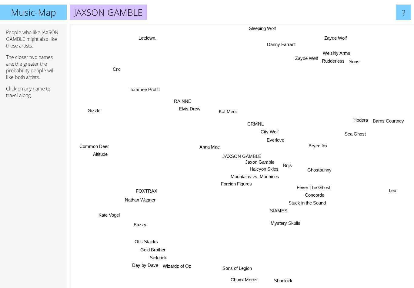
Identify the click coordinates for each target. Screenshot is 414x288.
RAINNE (178, 104)
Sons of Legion (237, 268)
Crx (118, 67)
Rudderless (333, 60)
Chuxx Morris (243, 279)
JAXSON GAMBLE (241, 156)
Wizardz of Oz (176, 266)
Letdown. (146, 38)
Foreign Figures (236, 184)
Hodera (360, 119)
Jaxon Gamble (260, 162)
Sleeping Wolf (264, 28)
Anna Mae (209, 146)
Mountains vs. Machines (254, 176)
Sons (354, 61)
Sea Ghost (355, 133)
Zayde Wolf (337, 38)
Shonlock (283, 280)
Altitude (100, 152)
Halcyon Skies (263, 169)
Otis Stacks (146, 241)
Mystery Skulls (289, 221)
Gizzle (94, 109)
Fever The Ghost (314, 187)
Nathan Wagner (140, 200)
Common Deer (94, 144)
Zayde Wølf (306, 58)
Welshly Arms (336, 52)
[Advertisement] (33, 195)
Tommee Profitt (145, 89)
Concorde (315, 194)
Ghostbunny (319, 169)
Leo (392, 189)
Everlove (275, 139)
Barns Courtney (387, 120)
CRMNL (254, 123)
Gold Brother (152, 250)
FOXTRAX (147, 191)
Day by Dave (144, 265)
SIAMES (279, 210)
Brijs (286, 165)
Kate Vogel (109, 215)
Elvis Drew (188, 112)
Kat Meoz (228, 111)
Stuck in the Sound (307, 202)
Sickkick (159, 257)
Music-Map (33, 12)
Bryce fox (318, 145)
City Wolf (269, 131)
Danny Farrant (281, 44)
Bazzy (140, 225)
